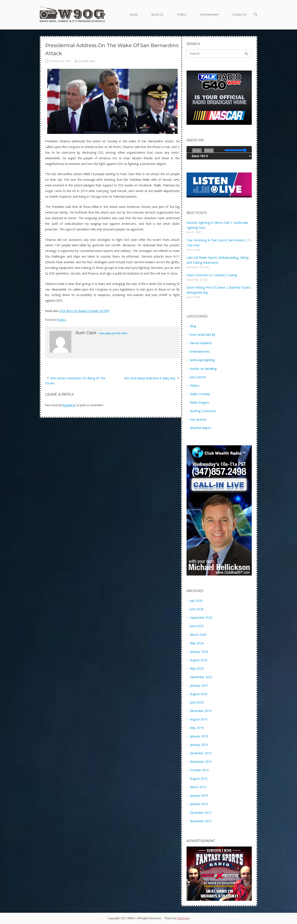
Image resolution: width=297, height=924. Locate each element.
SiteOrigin (183, 918)
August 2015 (198, 778)
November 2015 (201, 761)
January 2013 (199, 804)
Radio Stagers (199, 402)
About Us (157, 14)
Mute (209, 150)
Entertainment (209, 14)
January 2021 (199, 685)
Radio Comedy (200, 394)
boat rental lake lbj (202, 334)
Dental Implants (201, 343)
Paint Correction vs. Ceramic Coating (212, 275)
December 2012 (201, 812)
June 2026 (197, 609)
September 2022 (201, 677)
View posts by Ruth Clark (113, 333)
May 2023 (197, 668)
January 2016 (199, 744)
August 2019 (198, 719)
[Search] (246, 53)
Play (197, 150)
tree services (198, 419)
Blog (193, 326)
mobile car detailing (203, 368)
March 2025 (198, 634)
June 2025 (197, 626)
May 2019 (197, 728)
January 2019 (199, 736)
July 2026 (196, 600)
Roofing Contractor (203, 411)
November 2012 (201, 821)
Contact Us (239, 14)
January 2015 (199, 795)
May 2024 (197, 643)
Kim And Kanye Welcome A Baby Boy (149, 378)
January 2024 (199, 651)
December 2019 (201, 711)
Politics (181, 14)
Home (133, 14)
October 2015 (199, 770)
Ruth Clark (89, 61)
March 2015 (198, 787)
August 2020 (198, 694)
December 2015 (201, 753)
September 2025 (201, 617)
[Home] (72, 14)
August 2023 (198, 660)
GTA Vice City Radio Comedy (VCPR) (84, 311)
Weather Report (200, 428)
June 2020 (197, 702)
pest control (198, 377)
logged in (69, 405)
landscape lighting (202, 360)
